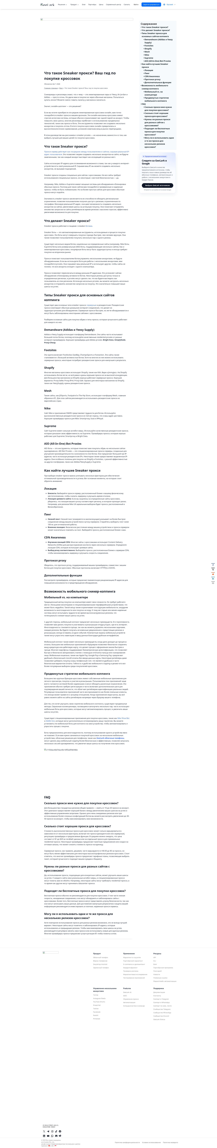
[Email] (213, 583)
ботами (89, 226)
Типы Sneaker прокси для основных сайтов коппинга (155, 35)
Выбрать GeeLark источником (157, 185)
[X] (213, 569)
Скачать (127, 4)
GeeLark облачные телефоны (110, 738)
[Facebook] (213, 565)
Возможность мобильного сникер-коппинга (155, 87)
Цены (101, 4)
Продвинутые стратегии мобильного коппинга (157, 99)
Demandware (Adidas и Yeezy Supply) (159, 41)
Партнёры (92, 4)
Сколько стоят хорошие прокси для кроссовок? (156, 115)
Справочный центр (113, 4)
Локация (149, 70)
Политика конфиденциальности (127, 1142)
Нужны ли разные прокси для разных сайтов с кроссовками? (157, 122)
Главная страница (51, 88)
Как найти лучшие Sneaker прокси (155, 65)
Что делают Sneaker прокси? (156, 30)
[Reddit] (213, 574)
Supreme (149, 58)
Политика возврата (170, 1142)
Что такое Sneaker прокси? (155, 27)
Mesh (147, 51)
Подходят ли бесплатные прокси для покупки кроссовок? (157, 131)
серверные (92, 305)
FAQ (144, 104)
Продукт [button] (73, 4)
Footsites (149, 45)
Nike (147, 55)
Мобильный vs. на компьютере (154, 93)
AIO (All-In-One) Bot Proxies (158, 61)
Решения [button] (61, 4)
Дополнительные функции (158, 82)
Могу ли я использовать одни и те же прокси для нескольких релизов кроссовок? (159, 142)
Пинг (147, 73)
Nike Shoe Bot (123, 718)
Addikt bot (50, 721)
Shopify (148, 48)
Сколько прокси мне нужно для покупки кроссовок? (158, 108)
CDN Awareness (152, 76)
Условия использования (151, 1142)
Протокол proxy (152, 79)
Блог (84, 4)
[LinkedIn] (213, 578)
